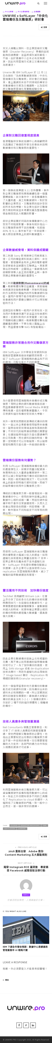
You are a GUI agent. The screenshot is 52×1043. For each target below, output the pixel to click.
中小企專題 (9, 11)
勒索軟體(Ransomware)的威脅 (26, 284)
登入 (23, 968)
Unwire (22, 828)
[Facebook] (19, 1025)
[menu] (45, 3)
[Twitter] (26, 1025)
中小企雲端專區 (24, 11)
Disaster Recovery (30, 825)
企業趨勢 (37, 11)
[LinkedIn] (33, 1025)
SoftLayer (10, 828)
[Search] (38, 3)
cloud (14, 825)
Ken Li (26, 895)
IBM (44, 825)
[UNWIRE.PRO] (15, 3)
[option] (26, 934)
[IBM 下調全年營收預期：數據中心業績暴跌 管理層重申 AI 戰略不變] (26, 930)
